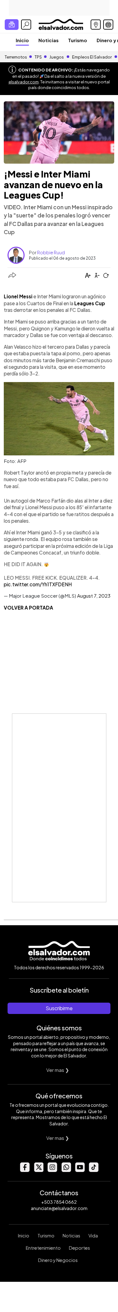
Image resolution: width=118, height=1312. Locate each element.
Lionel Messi (18, 296)
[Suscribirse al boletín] (12, 24)
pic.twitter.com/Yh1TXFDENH (38, 584)
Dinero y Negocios (58, 1260)
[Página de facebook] (25, 1170)
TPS (38, 56)
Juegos (56, 56)
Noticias (48, 40)
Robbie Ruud (51, 252)
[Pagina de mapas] (96, 25)
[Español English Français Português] (108, 25)
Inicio (22, 40)
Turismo (77, 40)
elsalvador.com (23, 81)
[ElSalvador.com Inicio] (61, 24)
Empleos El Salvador (92, 56)
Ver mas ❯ (57, 1070)
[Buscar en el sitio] (26, 25)
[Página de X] (38, 1170)
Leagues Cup (89, 303)
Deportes (79, 1248)
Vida (93, 1235)
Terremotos (16, 56)
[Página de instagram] (52, 1170)
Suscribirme (59, 1008)
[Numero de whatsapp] (66, 1170)
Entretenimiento (43, 1248)
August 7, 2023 (93, 596)
